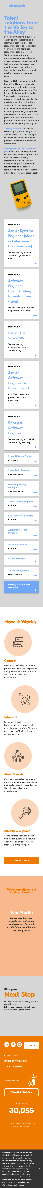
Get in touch (21, 860)
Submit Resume (13, 1066)
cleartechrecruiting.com (13, 1185)
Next (38, 970)
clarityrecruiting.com (21, 1182)
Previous (4, 970)
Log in (31, 1045)
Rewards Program (21, 1092)
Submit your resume (13, 1007)
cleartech (17, 6)
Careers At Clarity (15, 1061)
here (28, 128)
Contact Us (11, 1055)
